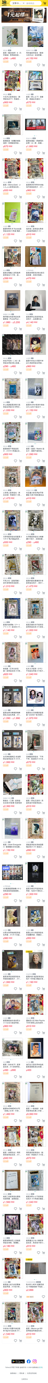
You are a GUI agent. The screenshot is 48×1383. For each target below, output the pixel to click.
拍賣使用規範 (32, 1373)
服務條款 (13, 1373)
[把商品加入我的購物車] (20, 65)
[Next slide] (21, 36)
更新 (40, 1367)
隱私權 (21, 1373)
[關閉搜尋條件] (24, 3)
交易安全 (24, 1379)
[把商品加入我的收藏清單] (15, 65)
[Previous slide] (3, 36)
